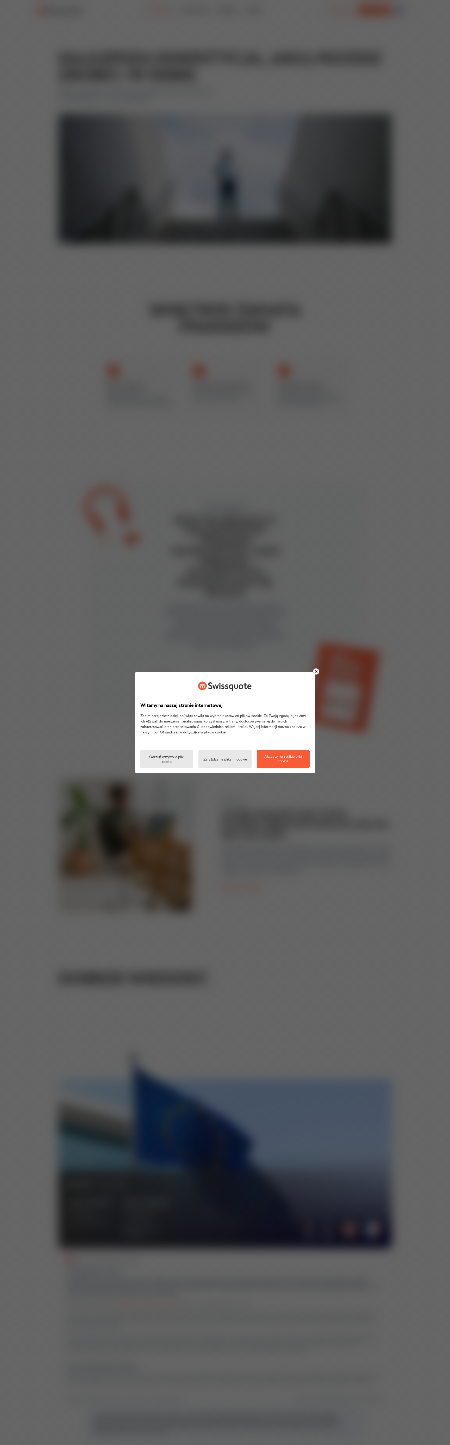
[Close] (316, 671)
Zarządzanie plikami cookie (225, 760)
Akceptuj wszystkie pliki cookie (283, 759)
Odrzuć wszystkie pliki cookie (166, 759)
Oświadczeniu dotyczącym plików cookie (193, 732)
